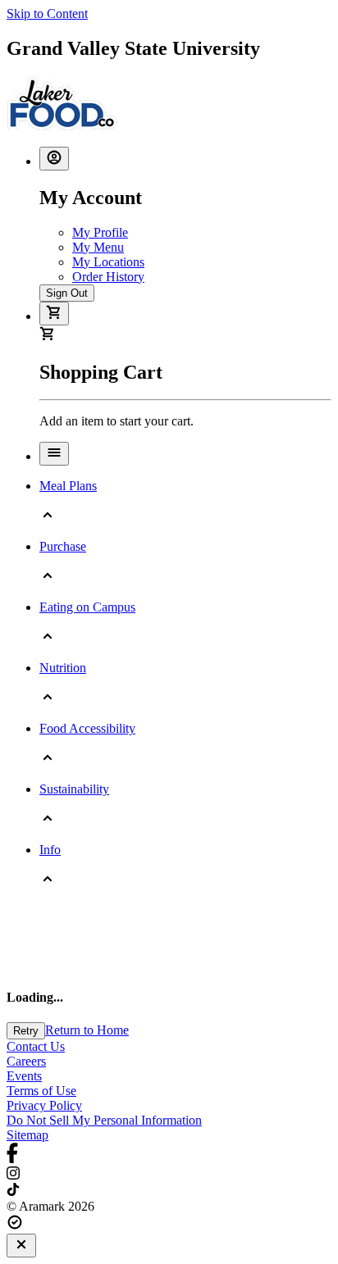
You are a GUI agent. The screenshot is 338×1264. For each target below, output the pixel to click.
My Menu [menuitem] (98, 247)
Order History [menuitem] (108, 277)
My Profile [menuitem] (100, 232)
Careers (26, 1061)
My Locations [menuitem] (108, 262)
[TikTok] (169, 1191)
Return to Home (87, 1030)
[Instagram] (169, 1174)
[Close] (21, 1245)
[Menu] (54, 454)
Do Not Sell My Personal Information (104, 1120)
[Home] (62, 126)
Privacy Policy (44, 1105)
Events (24, 1076)
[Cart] (54, 313)
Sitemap (27, 1135)
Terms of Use (41, 1091)
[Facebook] (169, 1154)
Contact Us (36, 1046)
